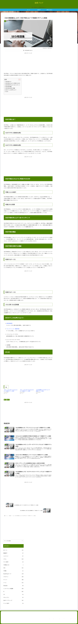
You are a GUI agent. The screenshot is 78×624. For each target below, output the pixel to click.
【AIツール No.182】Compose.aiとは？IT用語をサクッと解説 (11, 390)
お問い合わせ (56, 618)
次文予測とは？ (9, 81)
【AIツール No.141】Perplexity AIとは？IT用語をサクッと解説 (27, 390)
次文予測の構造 (9, 86)
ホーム (51, 618)
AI (5, 399)
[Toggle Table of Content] (18, 80)
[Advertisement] (28, 62)
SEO (8, 399)
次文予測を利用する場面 (10, 88)
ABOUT (61, 618)
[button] (22, 540)
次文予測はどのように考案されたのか (13, 83)
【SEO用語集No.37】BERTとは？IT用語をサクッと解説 (43, 390)
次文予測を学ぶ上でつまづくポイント (13, 84)
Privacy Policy (67, 618)
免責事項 (73, 618)
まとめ (7, 91)
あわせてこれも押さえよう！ (11, 89)
